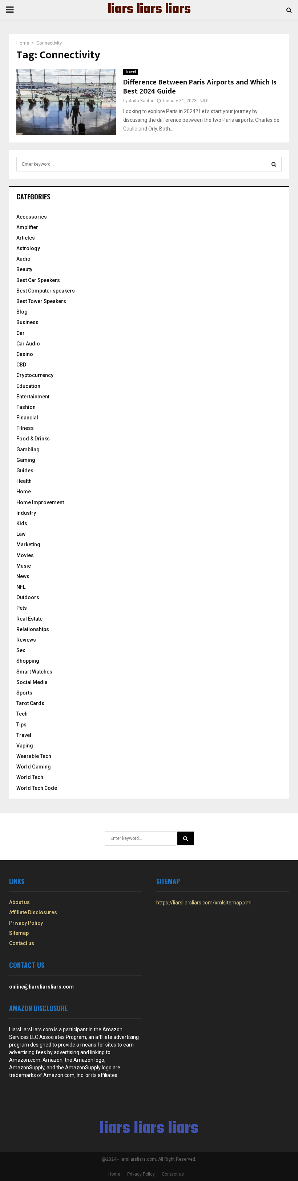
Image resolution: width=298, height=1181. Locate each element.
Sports (24, 693)
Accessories (31, 217)
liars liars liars (149, 10)
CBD (21, 365)
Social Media (32, 682)
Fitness (25, 428)
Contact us (21, 943)
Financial (27, 417)
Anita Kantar (141, 100)
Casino (24, 354)
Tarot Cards (30, 703)
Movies (25, 555)
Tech (22, 714)
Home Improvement (40, 502)
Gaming (25, 460)
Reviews (26, 640)
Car (20, 333)
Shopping (27, 661)
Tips (21, 725)
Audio (23, 259)
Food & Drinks (33, 439)
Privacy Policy (26, 923)
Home (23, 491)
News (22, 576)
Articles (25, 238)
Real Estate (29, 619)
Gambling (28, 449)
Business (27, 322)
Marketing (28, 544)
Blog (22, 312)
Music (23, 566)
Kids (21, 523)
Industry (26, 513)
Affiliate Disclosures (33, 912)
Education (28, 386)
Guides (24, 470)
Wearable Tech (33, 756)
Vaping (24, 746)
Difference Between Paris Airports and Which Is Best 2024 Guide (200, 87)
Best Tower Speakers (41, 301)
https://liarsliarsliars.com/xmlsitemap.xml (203, 903)
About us (19, 902)
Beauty (24, 269)
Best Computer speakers (45, 291)
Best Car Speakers (38, 280)
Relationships (32, 629)
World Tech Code (36, 788)
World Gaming (33, 767)
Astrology (28, 248)
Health (24, 481)
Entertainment (32, 396)
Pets (21, 608)
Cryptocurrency (34, 375)
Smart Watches (34, 672)
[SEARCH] (274, 164)
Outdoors (27, 597)
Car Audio (28, 344)
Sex (20, 650)
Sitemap (19, 933)
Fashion (26, 407)
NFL (20, 587)
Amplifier (27, 227)
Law (20, 534)
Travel (130, 72)
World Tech (29, 777)
